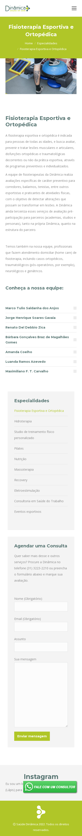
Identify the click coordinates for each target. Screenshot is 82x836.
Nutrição (20, 459)
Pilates (19, 448)
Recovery (20, 480)
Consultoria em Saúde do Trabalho (39, 501)
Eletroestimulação (27, 490)
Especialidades (47, 43)
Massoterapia (24, 469)
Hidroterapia (23, 421)
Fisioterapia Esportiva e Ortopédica (39, 411)
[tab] (41, 308)
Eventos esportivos (27, 511)
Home (29, 43)
